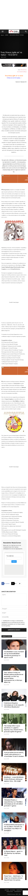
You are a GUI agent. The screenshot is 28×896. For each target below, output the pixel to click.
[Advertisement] (14, 15)
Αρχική (2, 35)
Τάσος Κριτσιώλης (24, 69)
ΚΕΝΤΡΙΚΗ (7, 890)
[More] (19, 583)
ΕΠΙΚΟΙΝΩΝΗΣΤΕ (17, 891)
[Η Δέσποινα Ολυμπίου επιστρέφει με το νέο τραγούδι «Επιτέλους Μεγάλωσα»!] (14, 698)
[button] (2, 31)
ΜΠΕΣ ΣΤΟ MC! (10, 891)
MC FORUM (12, 890)
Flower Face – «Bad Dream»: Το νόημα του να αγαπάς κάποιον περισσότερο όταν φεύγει (13, 878)
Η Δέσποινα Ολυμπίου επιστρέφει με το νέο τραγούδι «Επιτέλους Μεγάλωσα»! (14, 705)
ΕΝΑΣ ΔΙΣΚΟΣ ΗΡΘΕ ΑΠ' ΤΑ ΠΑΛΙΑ (17, 35)
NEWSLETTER (19, 890)
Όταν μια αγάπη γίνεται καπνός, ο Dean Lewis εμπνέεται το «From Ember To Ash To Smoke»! (14, 754)
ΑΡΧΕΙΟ (6, 35)
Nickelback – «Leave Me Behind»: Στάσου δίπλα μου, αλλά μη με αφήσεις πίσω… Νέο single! (14, 779)
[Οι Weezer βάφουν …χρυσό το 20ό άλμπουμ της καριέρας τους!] (14, 846)
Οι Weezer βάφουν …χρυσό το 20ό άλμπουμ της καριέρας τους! (13, 853)
